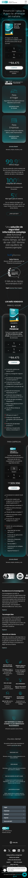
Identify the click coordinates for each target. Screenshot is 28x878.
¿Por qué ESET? (14, 213)
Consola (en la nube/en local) (14, 495)
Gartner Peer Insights (16, 288)
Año (14, 57)
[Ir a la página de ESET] (9, 2)
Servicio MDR (11, 543)
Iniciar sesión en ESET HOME (14, 776)
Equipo (14, 51)
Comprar (14, 488)
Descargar (14, 764)
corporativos (17, 794)
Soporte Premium (13, 550)
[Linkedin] (18, 851)
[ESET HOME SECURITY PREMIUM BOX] (14, 315)
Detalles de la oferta (14, 72)
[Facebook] (5, 851)
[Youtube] (14, 851)
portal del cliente (16, 745)
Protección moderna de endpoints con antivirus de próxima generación (13, 501)
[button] (8, 50)
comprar (14, 68)
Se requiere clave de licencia (16, 782)
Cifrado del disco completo (13, 512)
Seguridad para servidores (13, 505)
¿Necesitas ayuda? (14, 789)
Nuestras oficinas (6, 832)
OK (16, 876)
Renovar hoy (14, 752)
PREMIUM (14, 329)
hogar (11, 794)
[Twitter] (9, 851)
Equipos (14, 472)
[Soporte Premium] (6, 551)
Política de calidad (14, 857)
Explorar (4, 610)
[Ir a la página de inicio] (5, 828)
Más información (19, 874)
